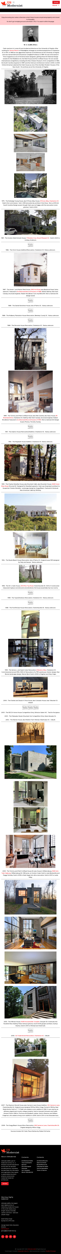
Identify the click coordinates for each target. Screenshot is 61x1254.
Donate (56, 2)
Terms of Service (42, 1170)
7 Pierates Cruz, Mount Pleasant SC (37, 238)
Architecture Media (27, 1161)
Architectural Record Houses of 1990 (29, 420)
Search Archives (41, 1162)
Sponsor (24, 1164)
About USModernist (27, 1172)
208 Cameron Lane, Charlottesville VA (46, 1125)
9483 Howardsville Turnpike (30, 1021)
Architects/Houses (42, 1161)
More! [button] (55, 5)
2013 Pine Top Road (26, 586)
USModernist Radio (42, 1166)
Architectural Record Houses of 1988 (29, 291)
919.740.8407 (5, 1229)
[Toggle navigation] (13, 2)
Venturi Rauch (14, 50)
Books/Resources (42, 1164)
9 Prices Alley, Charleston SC (49, 201)
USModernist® (32, 1249)
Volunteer (24, 1168)
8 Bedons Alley (41, 670)
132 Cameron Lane (53, 1105)
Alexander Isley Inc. (23, 1251)
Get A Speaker (26, 1170)
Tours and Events (27, 1162)
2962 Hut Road (36, 289)
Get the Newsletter (42, 1168)
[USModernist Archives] (10, 1153)
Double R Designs (51, 1251)
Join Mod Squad (26, 1166)
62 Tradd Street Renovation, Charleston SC (29, 1035)
